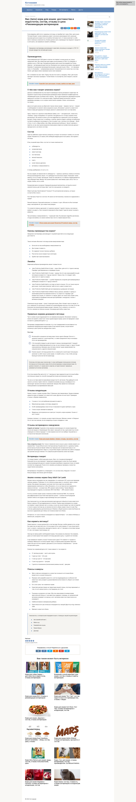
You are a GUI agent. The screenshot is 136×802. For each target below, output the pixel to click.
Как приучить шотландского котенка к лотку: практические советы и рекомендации (102, 75)
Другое (81, 10)
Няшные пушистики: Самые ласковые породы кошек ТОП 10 (102, 49)
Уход (46, 10)
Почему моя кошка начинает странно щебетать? (100, 42)
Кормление (39, 10)
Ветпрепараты (63, 10)
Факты (73, 10)
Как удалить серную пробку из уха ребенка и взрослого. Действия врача (102, 58)
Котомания (31, 2)
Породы (53, 10)
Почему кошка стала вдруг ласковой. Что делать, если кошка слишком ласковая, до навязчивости (103, 24)
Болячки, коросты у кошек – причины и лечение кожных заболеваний (102, 66)
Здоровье (30, 10)
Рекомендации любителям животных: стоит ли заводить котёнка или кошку (103, 34)
